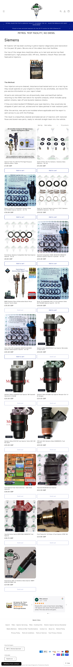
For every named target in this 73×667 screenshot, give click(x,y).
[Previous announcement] (3, 24)
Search (7, 625)
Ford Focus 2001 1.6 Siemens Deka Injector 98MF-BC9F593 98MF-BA (19, 581)
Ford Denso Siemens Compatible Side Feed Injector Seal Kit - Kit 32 (20, 255)
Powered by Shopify (43, 665)
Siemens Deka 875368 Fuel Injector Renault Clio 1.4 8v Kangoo (52, 395)
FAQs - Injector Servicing (19, 625)
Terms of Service (41, 633)
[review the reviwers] (62, 599)
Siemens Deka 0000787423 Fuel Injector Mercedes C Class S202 (52, 348)
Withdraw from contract (11, 664)
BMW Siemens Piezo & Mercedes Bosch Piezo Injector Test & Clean (18, 302)
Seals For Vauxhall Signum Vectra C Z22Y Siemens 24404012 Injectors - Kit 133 (52, 209)
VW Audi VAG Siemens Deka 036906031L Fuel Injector (51, 441)
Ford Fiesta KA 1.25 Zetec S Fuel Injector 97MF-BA (52, 534)
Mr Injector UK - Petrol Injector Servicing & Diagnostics (23, 665)
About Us (51, 629)
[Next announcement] (69, 24)
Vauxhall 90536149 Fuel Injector (46, 487)
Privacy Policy (15, 633)
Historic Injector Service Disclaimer (55, 625)
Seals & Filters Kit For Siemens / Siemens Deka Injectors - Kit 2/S (51, 162)
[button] (4, 11)
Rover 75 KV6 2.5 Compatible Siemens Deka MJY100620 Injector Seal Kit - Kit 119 (17, 209)
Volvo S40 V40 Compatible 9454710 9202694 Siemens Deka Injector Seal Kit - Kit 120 (18, 348)
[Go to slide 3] (50, 613)
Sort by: (40, 125)
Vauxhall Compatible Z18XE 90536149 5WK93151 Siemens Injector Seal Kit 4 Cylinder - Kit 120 (51, 255)
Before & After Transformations (28, 629)
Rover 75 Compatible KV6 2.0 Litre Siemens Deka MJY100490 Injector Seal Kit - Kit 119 (52, 302)
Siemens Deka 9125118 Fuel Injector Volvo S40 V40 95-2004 (19, 441)
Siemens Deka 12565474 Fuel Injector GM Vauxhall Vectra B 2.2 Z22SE (19, 395)
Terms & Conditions (28, 633)
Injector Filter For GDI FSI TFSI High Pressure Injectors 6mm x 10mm (18, 162)
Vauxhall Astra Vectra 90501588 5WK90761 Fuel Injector (18, 534)
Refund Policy (60, 629)
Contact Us (43, 629)
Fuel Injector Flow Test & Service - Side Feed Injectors (18, 488)
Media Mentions (12, 629)
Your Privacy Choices (55, 633)
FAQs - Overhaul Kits (35, 625)
